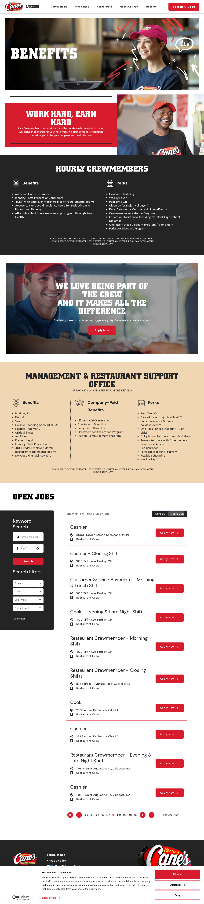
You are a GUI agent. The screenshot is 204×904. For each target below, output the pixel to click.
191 (130, 815)
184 (92, 815)
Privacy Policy (57, 861)
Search (28, 561)
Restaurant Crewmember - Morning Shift (109, 641)
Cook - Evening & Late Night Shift (106, 612)
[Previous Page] (79, 815)
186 (103, 815)
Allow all (177, 874)
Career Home (59, 6)
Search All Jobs (184, 7)
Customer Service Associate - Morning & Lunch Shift (112, 583)
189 (119, 815)
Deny (177, 895)
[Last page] (151, 815)
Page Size (167, 815)
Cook (76, 702)
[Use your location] (37, 548)
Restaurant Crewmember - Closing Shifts (108, 673)
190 (124, 815)
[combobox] (27, 548)
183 (86, 815)
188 (113, 815)
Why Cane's (82, 6)
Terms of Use (56, 855)
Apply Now (102, 330)
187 (108, 815)
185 (97, 815)
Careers (32, 6)
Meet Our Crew (129, 6)
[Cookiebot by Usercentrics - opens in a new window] (21, 897)
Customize (176, 884)
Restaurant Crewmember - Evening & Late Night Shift (110, 758)
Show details (49, 897)
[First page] (70, 815)
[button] (28, 583)
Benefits (151, 6)
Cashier (78, 527)
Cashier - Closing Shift (94, 553)
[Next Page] (143, 815)
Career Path (104, 6)
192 (135, 815)
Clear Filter (19, 618)
